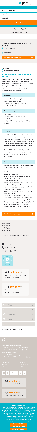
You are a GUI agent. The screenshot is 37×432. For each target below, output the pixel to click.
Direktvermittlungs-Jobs (17, 32)
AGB (21, 367)
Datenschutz (24, 364)
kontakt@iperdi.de (23, 350)
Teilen (10, 305)
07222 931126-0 (10, 247)
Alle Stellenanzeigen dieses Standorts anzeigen (15, 238)
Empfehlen (11, 314)
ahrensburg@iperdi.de (25, 357)
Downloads (5, 364)
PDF (9, 324)
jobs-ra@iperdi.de (11, 251)
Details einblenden (18, 426)
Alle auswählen (18, 423)
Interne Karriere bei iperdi (18, 29)
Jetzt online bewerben (12, 57)
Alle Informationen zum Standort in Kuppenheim (15, 235)
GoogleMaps (6, 230)
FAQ (3, 367)
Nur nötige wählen (18, 429)
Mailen (10, 319)
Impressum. (28, 421)
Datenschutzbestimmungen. (13, 421)
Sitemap (22, 362)
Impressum (5, 362)
